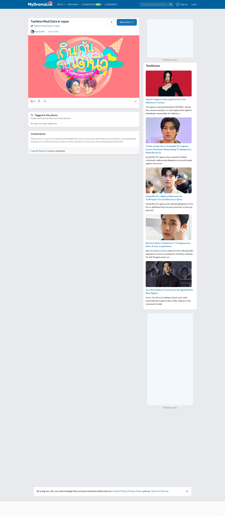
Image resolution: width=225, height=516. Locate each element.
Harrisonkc (40, 31)
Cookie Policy (119, 491)
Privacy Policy (134, 491)
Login (33, 151)
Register (43, 151)
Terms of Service (159, 491)
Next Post (125, 22)
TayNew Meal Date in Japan (50, 21)
